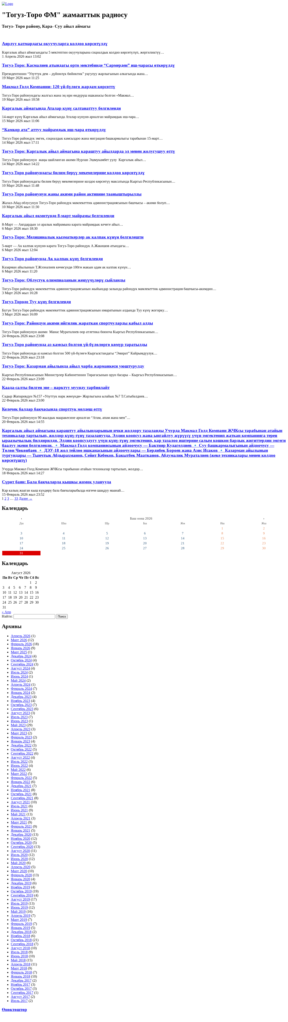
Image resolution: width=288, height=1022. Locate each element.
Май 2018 (18, 960)
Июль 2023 (19, 717)
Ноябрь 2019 (20, 887)
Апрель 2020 (20, 867)
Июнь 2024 (19, 676)
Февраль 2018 (21, 972)
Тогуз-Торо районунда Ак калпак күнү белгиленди (52, 258)
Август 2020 (20, 851)
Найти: (7, 616)
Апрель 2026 (20, 636)
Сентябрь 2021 (22, 798)
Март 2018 (19, 968)
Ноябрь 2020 (20, 838)
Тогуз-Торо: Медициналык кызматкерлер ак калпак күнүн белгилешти (73, 237)
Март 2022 (19, 774)
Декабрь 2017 (21, 980)
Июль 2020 (19, 855)
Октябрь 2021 (21, 794)
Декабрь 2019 (21, 883)
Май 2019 (18, 911)
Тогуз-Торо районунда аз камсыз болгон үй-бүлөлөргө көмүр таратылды (74, 344)
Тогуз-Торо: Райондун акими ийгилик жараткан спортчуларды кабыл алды (77, 323)
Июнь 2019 (19, 907)
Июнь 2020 (19, 859)
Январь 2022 (20, 782)
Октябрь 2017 (21, 988)
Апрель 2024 (20, 684)
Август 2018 (20, 948)
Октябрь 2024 (21, 660)
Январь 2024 (20, 693)
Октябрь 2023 (21, 705)
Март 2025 (19, 652)
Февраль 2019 (21, 924)
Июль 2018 (19, 952)
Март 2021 (19, 822)
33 (16, 498)
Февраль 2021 (21, 826)
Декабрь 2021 (21, 786)
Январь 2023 (20, 741)
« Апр (6, 612)
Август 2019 (20, 899)
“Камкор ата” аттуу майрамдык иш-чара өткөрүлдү (54, 129)
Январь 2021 (20, 830)
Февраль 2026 (21, 644)
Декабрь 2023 (21, 697)
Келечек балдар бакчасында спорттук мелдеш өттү (52, 409)
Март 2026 (19, 640)
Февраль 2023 (21, 737)
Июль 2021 (19, 806)
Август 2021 (20, 802)
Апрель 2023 (20, 729)
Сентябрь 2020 (22, 847)
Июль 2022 (19, 761)
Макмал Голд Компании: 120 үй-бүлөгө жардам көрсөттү (58, 86)
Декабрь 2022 (21, 745)
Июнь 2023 (19, 721)
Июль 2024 (19, 672)
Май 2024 (18, 680)
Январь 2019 (20, 928)
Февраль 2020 (21, 875)
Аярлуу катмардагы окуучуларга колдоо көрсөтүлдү (55, 43)
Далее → (25, 498)
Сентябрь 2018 (22, 944)
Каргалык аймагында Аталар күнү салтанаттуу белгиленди (61, 108)
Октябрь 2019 (21, 891)
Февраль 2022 (21, 778)
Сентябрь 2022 (22, 753)
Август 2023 (20, 713)
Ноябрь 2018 (20, 936)
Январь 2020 (20, 879)
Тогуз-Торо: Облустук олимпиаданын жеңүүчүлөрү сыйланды (63, 280)
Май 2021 (18, 814)
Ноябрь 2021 (20, 790)
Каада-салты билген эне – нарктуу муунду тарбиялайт (56, 387)
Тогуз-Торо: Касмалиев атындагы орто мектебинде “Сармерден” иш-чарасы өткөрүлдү (88, 65)
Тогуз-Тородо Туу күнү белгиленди (36, 301)
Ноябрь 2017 (20, 984)
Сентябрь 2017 (22, 993)
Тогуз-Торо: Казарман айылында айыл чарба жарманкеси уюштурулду (73, 366)
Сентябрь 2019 (22, 895)
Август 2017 (20, 997)
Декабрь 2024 (21, 656)
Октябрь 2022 (21, 749)
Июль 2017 (19, 1001)
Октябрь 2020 (21, 843)
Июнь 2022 (19, 766)
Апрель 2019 (20, 916)
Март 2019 (19, 920)
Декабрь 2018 (21, 932)
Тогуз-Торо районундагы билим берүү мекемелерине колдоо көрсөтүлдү (73, 172)
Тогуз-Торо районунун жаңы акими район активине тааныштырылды (72, 194)
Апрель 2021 (20, 818)
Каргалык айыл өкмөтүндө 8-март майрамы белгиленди (58, 215)
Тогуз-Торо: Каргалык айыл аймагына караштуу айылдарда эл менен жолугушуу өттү (88, 151)
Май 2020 (18, 863)
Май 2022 (18, 770)
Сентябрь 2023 (22, 709)
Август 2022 (20, 757)
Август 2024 (20, 668)
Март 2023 (19, 733)
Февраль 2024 (21, 688)
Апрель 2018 (20, 964)
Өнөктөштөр (14, 1009)
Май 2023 (18, 725)
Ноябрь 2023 (20, 701)
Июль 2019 (19, 903)
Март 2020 (19, 871)
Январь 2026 (20, 648)
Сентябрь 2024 (22, 664)
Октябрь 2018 (21, 940)
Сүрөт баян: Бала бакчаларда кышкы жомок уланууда (56, 481)
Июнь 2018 (19, 956)
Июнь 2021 (19, 810)
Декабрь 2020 (21, 834)
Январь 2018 (20, 976)
